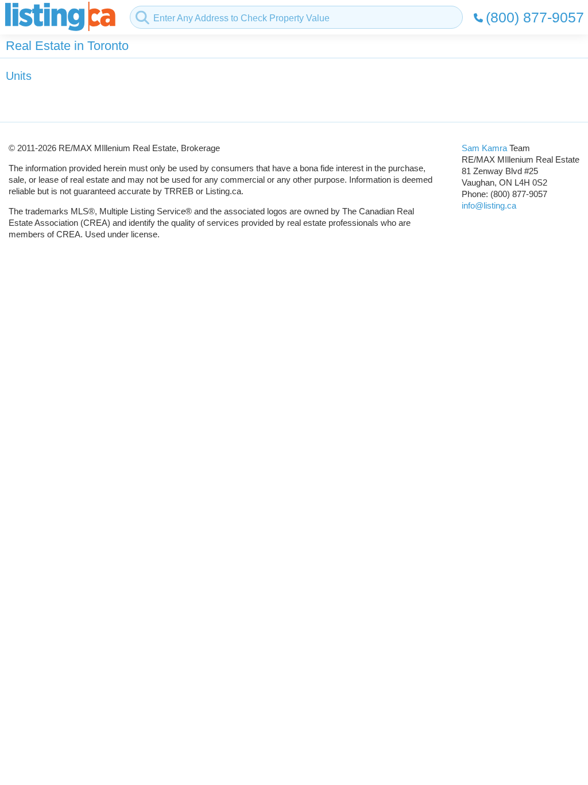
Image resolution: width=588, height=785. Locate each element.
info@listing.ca (489, 205)
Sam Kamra (484, 148)
